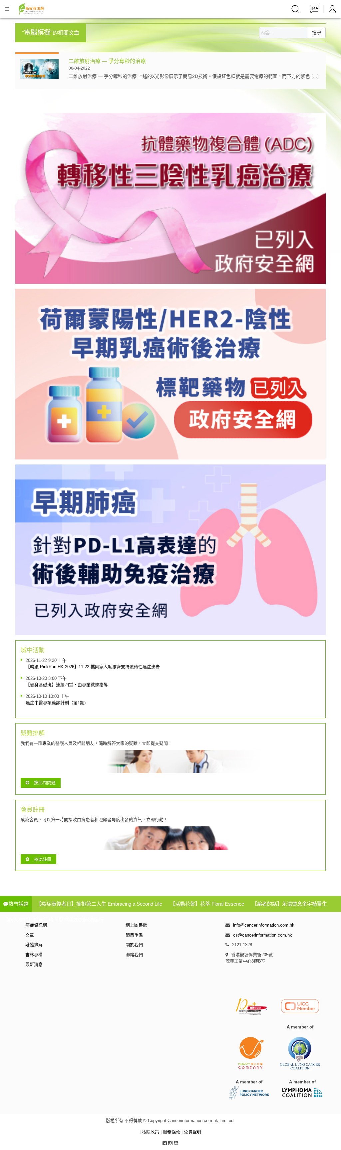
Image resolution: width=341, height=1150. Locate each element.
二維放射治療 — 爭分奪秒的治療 (107, 61)
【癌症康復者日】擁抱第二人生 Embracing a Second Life (99, 904)
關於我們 (134, 944)
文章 (29, 935)
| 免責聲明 (191, 1131)
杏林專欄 (34, 954)
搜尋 (316, 32)
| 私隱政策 (150, 1131)
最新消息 (34, 964)
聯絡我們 (134, 954)
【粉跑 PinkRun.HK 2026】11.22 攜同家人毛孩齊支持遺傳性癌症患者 (93, 666)
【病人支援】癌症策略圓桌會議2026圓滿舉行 (53, 920)
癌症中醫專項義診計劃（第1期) (56, 702)
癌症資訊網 (36, 925)
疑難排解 (34, 944)
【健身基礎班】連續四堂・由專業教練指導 (67, 684)
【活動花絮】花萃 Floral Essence (207, 904)
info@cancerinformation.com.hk (263, 925)
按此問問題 (45, 782)
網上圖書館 (136, 925)
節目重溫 (134, 935)
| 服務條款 (171, 1131)
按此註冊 (42, 859)
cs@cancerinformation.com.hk (262, 935)
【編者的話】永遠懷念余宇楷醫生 (289, 904)
